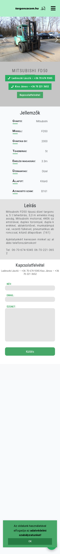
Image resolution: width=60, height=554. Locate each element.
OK (30, 541)
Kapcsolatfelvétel (30, 95)
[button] (30, 39)
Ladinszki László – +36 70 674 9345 (32, 78)
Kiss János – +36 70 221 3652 (32, 86)
